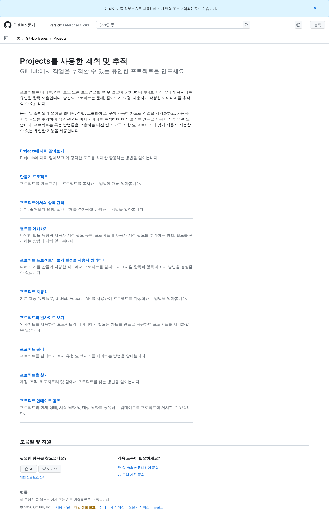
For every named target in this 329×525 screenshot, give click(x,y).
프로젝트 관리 (32, 349)
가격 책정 (117, 507)
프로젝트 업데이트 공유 (40, 400)
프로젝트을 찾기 (34, 374)
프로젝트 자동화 (34, 291)
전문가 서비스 (139, 507)
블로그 (158, 507)
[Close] (315, 8)
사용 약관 (63, 507)
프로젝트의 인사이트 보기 (42, 317)
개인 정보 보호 (85, 507)
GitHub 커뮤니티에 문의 (140, 467)
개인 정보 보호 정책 (32, 477)
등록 (317, 25)
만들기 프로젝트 (34, 176)
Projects (60, 38)
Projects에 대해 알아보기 (42, 150)
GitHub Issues (37, 38)
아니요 (52, 469)
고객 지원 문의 (133, 474)
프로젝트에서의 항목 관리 (42, 202)
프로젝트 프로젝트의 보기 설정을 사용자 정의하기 (63, 260)
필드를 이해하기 (34, 228)
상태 (102, 507)
